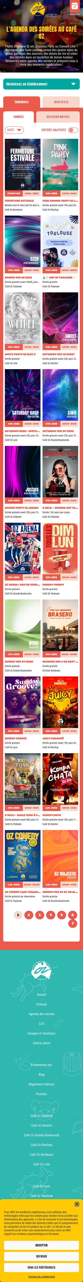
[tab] (21, 102)
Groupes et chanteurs (41, 1033)
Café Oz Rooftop (41, 1145)
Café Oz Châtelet (41, 1116)
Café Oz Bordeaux (41, 1155)
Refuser (41, 1256)
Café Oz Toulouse (41, 1196)
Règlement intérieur (42, 1084)
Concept (41, 1004)
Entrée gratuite (54, 130)
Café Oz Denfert (41, 1125)
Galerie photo (41, 1043)
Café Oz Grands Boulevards (41, 1135)
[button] (77, 1204)
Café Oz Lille (41, 1164)
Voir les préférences (41, 1267)
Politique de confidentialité (41, 1276)
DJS (41, 1024)
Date (10, 130)
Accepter (41, 1245)
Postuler (41, 1094)
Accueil (41, 995)
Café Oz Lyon (41, 1186)
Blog (42, 1075)
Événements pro (41, 1065)
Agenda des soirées (41, 1014)
